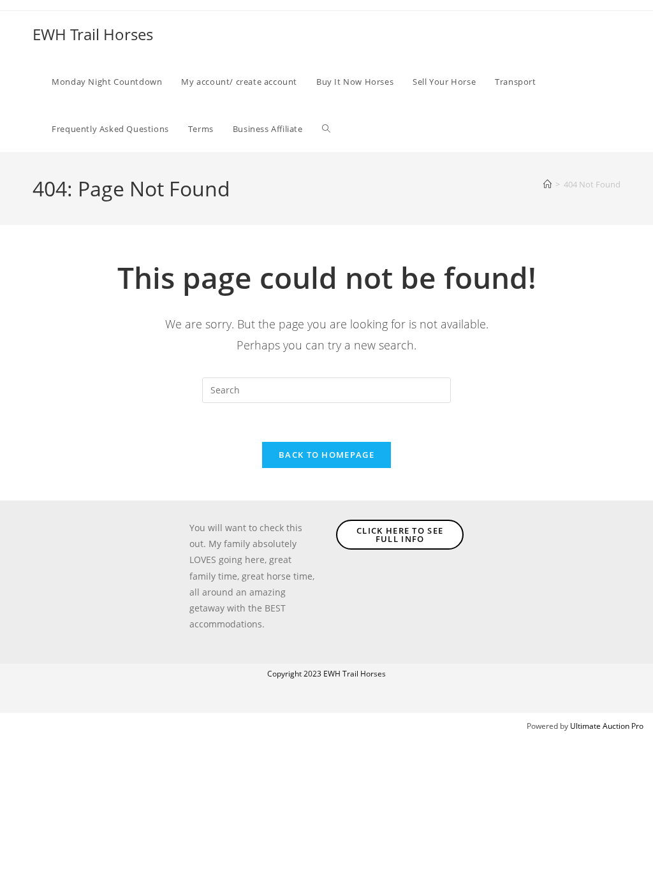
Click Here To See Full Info (399, 535)
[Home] (547, 184)
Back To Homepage (326, 454)
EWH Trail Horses (93, 34)
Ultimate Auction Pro (606, 726)
